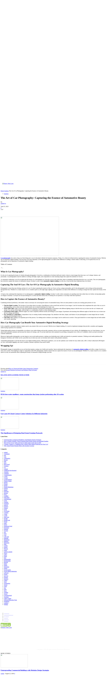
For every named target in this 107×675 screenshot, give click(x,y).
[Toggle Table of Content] (2, 268)
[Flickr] (12, 643)
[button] (101, 188)
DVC (5, 494)
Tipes (5, 586)
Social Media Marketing (10, 571)
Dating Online (8, 481)
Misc (5, 544)
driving (6, 493)
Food (5, 509)
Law (5, 535)
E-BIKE (6, 496)
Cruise (5, 476)
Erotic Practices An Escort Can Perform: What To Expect (22, 370)
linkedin (6, 538)
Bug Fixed (7, 464)
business (6, 193)
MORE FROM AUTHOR (21, 375)
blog (5, 463)
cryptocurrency (8, 479)
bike (5, 461)
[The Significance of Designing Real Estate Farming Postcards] (10, 428)
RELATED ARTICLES (7, 375)
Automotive (7, 458)
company (6, 473)
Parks (5, 556)
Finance (6, 506)
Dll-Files (6, 491)
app (5, 455)
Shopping (6, 567)
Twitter (31, 642)
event (5, 500)
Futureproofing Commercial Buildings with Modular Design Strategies (22, 439)
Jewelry (6, 530)
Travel (5, 594)
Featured (6, 503)
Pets (5, 558)
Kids (5, 533)
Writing (6, 604)
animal (6, 452)
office (5, 555)
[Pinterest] (15, 212)
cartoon (6, 469)
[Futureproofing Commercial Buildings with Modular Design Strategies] (14, 667)
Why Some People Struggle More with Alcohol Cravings (19, 445)
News (5, 553)
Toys (5, 591)
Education (6, 497)
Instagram (23, 642)
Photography (7, 559)
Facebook (7, 642)
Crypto (6, 478)
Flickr (15, 642)
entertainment (7, 499)
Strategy (6, 579)
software (6, 573)
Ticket (5, 585)
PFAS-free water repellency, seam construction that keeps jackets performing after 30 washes (32, 394)
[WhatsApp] (21, 212)
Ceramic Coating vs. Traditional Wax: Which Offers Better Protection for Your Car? (26, 444)
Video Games (7, 598)
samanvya (3, 203)
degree (6, 482)
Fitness (6, 508)
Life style (6, 536)
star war (6, 576)
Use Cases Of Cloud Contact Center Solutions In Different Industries (24, 414)
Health (6, 518)
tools (5, 589)
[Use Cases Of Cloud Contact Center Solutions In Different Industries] (10, 409)
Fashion (6, 502)
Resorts (6, 562)
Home (5, 521)
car (5, 467)
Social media (7, 570)
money (6, 547)
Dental (6, 484)
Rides (5, 564)
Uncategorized (8, 595)
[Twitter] (9, 212)
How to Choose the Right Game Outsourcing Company (23, 368)
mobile (6, 545)
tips (5, 588)
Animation (7, 454)
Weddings (6, 601)
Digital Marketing (8, 487)
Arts (5, 457)
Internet (6, 529)
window (6, 603)
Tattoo (5, 580)
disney (5, 490)
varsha (2, 673)
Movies (6, 548)
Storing (6, 577)
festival (6, 505)
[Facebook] (3, 212)
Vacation (6, 597)
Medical (6, 541)
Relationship (7, 561)
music (5, 550)
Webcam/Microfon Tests (10, 600)
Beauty (6, 460)
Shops (5, 568)
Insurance (6, 527)
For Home (6, 511)
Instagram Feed (8, 526)
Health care (7, 520)
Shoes (5, 565)
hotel (5, 523)
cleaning (6, 472)
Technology (7, 583)
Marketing (6, 539)
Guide (5, 515)
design (5, 485)
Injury (5, 524)
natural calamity (8, 552)
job (5, 532)
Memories (6, 542)
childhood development (10, 470)
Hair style (6, 517)
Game (5, 514)
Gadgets (6, 512)
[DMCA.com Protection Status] (6, 626)
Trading (6, 592)
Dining (6, 488)
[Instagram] (19, 643)
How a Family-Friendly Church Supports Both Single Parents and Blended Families (26, 441)
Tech (5, 582)
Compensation (8, 475)
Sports (5, 574)
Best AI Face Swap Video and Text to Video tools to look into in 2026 (22, 442)
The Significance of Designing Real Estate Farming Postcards (21, 433)
